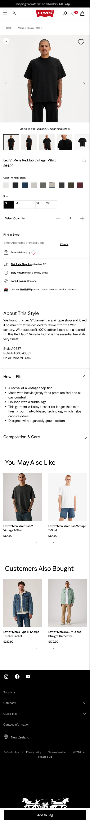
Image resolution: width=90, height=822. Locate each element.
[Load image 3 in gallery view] (47, 142)
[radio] (6, 185)
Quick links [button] (10, 713)
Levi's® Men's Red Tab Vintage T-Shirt (67, 528)
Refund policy (11, 752)
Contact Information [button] (16, 724)
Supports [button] (9, 692)
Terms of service (57, 752)
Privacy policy (33, 752)
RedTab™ (25, 289)
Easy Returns (18, 272)
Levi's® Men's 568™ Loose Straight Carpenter (64, 634)
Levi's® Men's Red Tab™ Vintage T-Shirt (18, 528)
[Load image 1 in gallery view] (11, 142)
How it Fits (12, 376)
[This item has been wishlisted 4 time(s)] (81, 42)
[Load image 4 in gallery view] (64, 142)
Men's (21, 27)
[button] (5, 13)
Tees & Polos (33, 27)
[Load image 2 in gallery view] (29, 142)
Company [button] (9, 703)
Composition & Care (21, 436)
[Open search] (65, 13)
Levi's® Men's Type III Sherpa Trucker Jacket (21, 634)
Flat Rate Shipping (21, 264)
